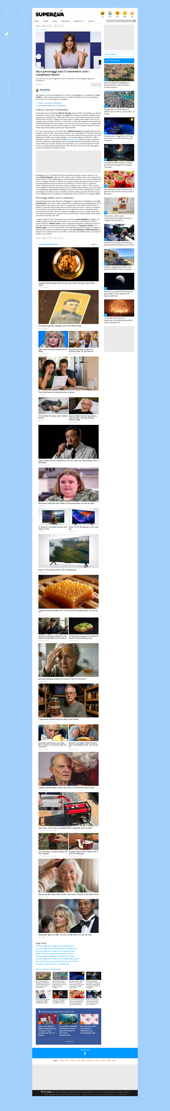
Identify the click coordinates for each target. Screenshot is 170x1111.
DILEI (102, 1092)
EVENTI (114, 1060)
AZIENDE (108, 1060)
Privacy (57, 1094)
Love (117, 17)
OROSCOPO (90, 1060)
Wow (124, 17)
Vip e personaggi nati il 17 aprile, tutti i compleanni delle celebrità (57, 959)
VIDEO (78, 1060)
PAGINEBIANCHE (89, 1092)
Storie (45, 21)
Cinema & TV (78, 21)
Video (54, 21)
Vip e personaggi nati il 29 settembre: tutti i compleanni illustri (56, 948)
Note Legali (51, 1094)
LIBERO (54, 1092)
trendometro (115, 61)
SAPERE (83, 1060)
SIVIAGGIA (106, 1092)
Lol (102, 17)
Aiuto (78, 1094)
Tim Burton (74, 139)
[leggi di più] (99, 90)
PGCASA (82, 1092)
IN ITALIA (102, 1060)
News (36, 21)
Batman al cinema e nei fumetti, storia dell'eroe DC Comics (55, 956)
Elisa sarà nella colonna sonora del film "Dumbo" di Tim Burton (57, 961)
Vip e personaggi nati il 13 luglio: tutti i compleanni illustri (55, 946)
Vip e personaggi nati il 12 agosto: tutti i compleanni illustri (55, 951)
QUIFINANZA (113, 1092)
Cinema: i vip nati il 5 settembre (49, 103)
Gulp (109, 17)
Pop (132, 17)
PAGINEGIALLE (65, 1092)
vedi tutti (68, 1041)
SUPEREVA (126, 1092)
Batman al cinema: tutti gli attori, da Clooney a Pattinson (54, 954)
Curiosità (65, 21)
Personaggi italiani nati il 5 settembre (52, 105)
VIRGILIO (58, 1092)
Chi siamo (46, 1094)
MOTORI (73, 1060)
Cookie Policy (62, 1094)
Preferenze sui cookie (72, 1094)
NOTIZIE (62, 1060)
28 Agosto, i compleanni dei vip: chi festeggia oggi (52, 964)
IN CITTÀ (96, 1060)
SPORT (67, 1060)
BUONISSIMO (120, 1092)
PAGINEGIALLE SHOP (74, 1092)
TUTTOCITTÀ (97, 1092)
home (37, 30)
